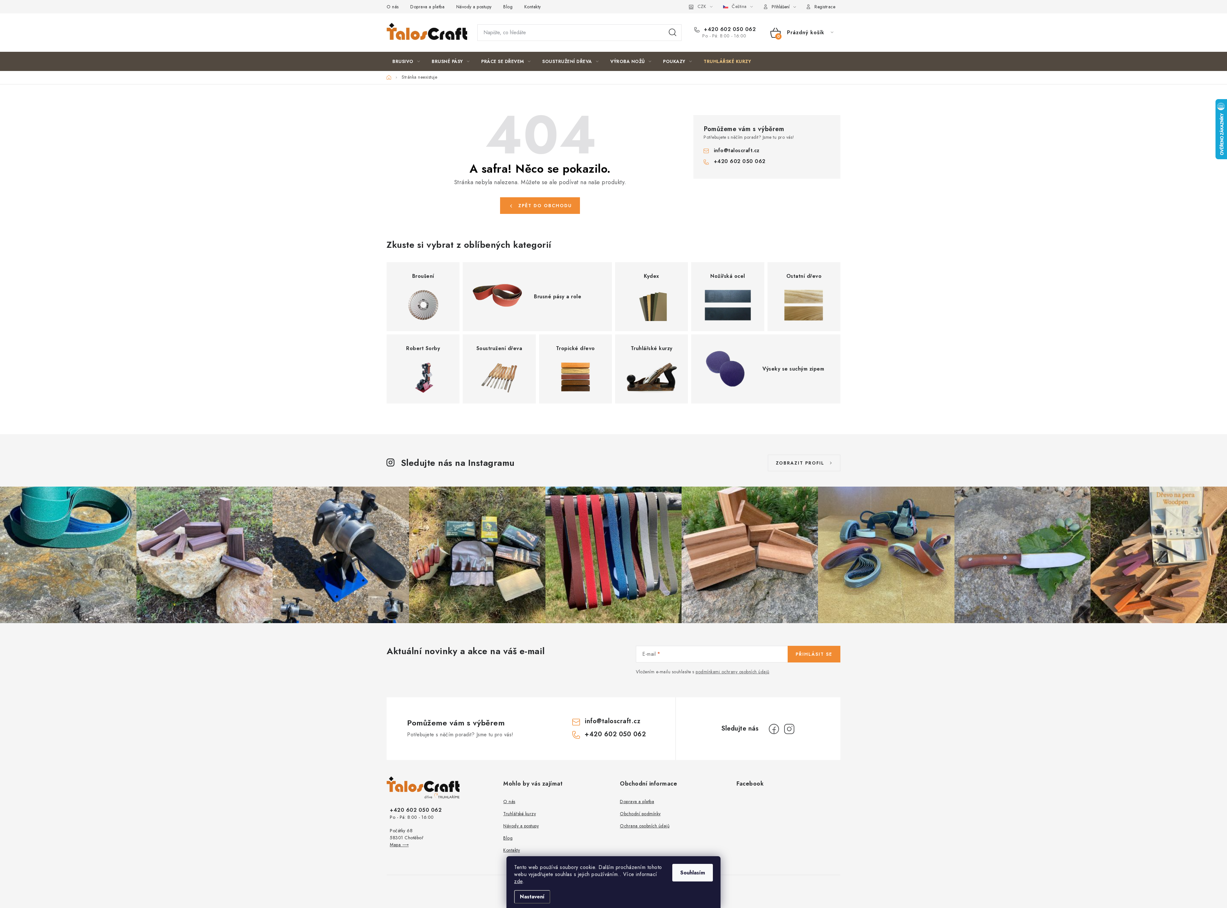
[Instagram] (789, 729)
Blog (508, 7)
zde (518, 881)
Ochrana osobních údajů (644, 826)
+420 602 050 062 (729, 29)
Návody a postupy (474, 7)
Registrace (824, 7)
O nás (393, 7)
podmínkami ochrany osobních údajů (732, 672)
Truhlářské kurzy (519, 813)
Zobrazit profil (800, 463)
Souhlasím (692, 872)
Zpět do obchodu (545, 205)
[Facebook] (774, 729)
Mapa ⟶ (399, 844)
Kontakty (532, 7)
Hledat (673, 32)
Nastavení (532, 896)
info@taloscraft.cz (737, 150)
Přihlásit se (814, 654)
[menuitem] (406, 61)
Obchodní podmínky (640, 813)
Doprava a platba (427, 7)
